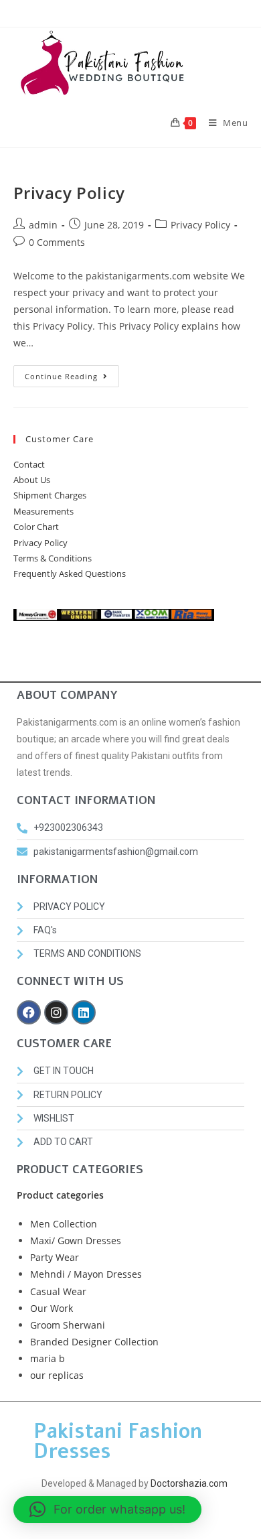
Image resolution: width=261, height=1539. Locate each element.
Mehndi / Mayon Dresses (86, 1274)
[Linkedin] (84, 1012)
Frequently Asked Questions (69, 573)
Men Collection (63, 1223)
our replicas (57, 1375)
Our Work (51, 1308)
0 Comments (57, 242)
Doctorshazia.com (189, 1483)
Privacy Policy (69, 193)
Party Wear (54, 1257)
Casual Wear (58, 1291)
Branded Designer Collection (94, 1341)
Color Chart (36, 527)
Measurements (43, 511)
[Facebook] (29, 1012)
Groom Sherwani (67, 1325)
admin (43, 224)
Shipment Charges (49, 495)
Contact (29, 464)
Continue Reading (72, 373)
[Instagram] (56, 1012)
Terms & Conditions (52, 558)
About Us (31, 480)
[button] (107, 1509)
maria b (47, 1358)
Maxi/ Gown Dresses (75, 1240)
